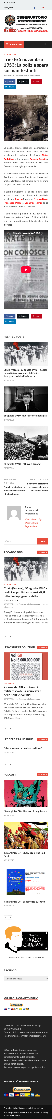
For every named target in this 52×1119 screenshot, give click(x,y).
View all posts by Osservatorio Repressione (33, 523)
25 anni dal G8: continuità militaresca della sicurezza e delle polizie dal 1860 (22, 691)
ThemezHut (15, 1115)
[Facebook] (34, 7)
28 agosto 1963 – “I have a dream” (22, 463)
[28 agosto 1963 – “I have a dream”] (26, 443)
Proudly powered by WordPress (18, 1112)
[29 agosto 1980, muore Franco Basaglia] (26, 400)
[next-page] (10, 637)
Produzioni (9, 683)
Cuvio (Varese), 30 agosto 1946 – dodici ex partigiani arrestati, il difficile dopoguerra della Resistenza (25, 373)
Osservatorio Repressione (29, 75)
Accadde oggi (10, 54)
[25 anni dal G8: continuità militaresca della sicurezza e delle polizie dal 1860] (26, 666)
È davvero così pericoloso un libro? (23, 748)
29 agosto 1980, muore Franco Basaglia (25, 415)
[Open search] (45, 44)
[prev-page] (6, 637)
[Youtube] (42, 7)
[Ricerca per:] (26, 541)
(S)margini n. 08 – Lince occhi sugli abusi (25, 811)
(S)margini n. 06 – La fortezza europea (24, 901)
